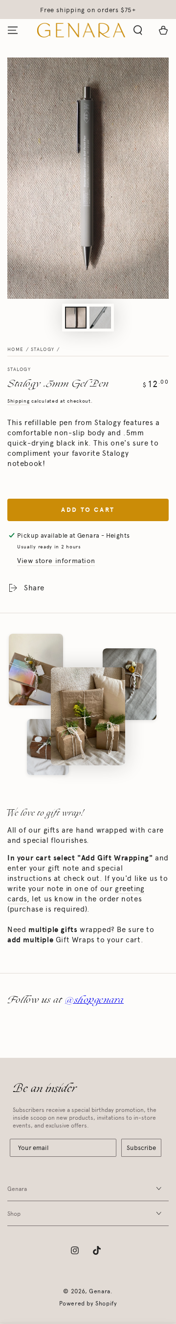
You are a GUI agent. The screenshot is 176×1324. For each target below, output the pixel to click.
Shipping (18, 401)
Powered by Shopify (88, 1303)
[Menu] (12, 30)
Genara (99, 1291)
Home (15, 349)
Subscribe (141, 1147)
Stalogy (42, 349)
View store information (56, 561)
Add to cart (88, 510)
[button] (138, 30)
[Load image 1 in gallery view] (76, 318)
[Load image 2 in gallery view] (100, 318)
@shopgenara (94, 999)
